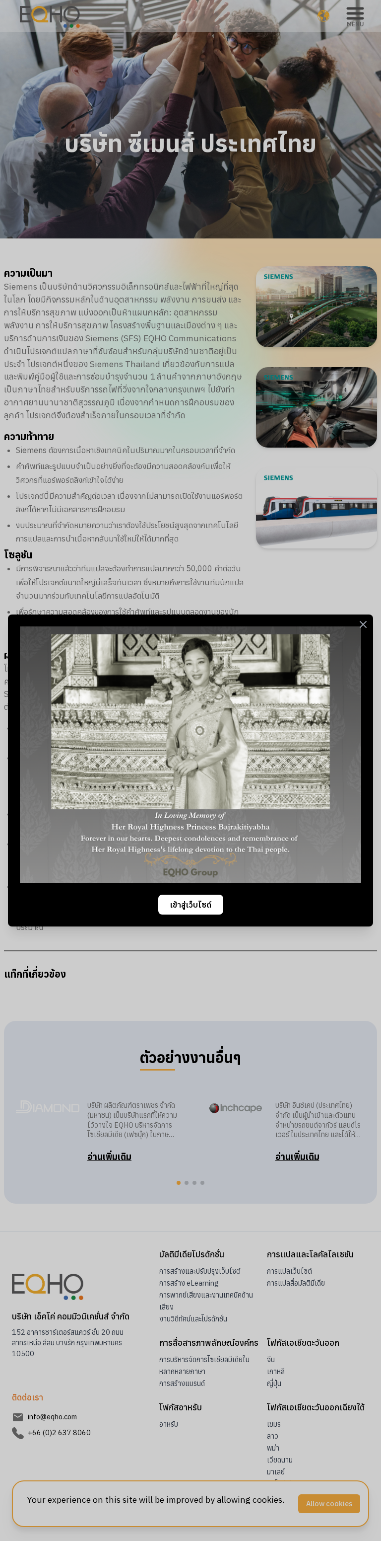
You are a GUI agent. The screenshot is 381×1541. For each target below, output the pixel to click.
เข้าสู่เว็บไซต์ (190, 905)
